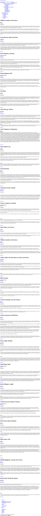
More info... (1, 51)
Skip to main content (3, 0)
